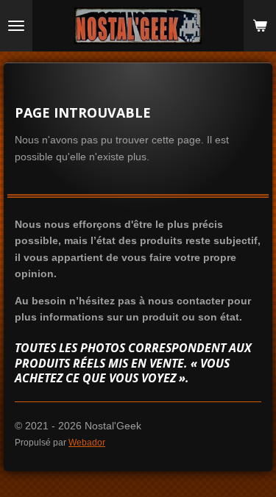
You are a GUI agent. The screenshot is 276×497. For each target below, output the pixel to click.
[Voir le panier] (260, 25)
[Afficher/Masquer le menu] (16, 25)
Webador (86, 442)
